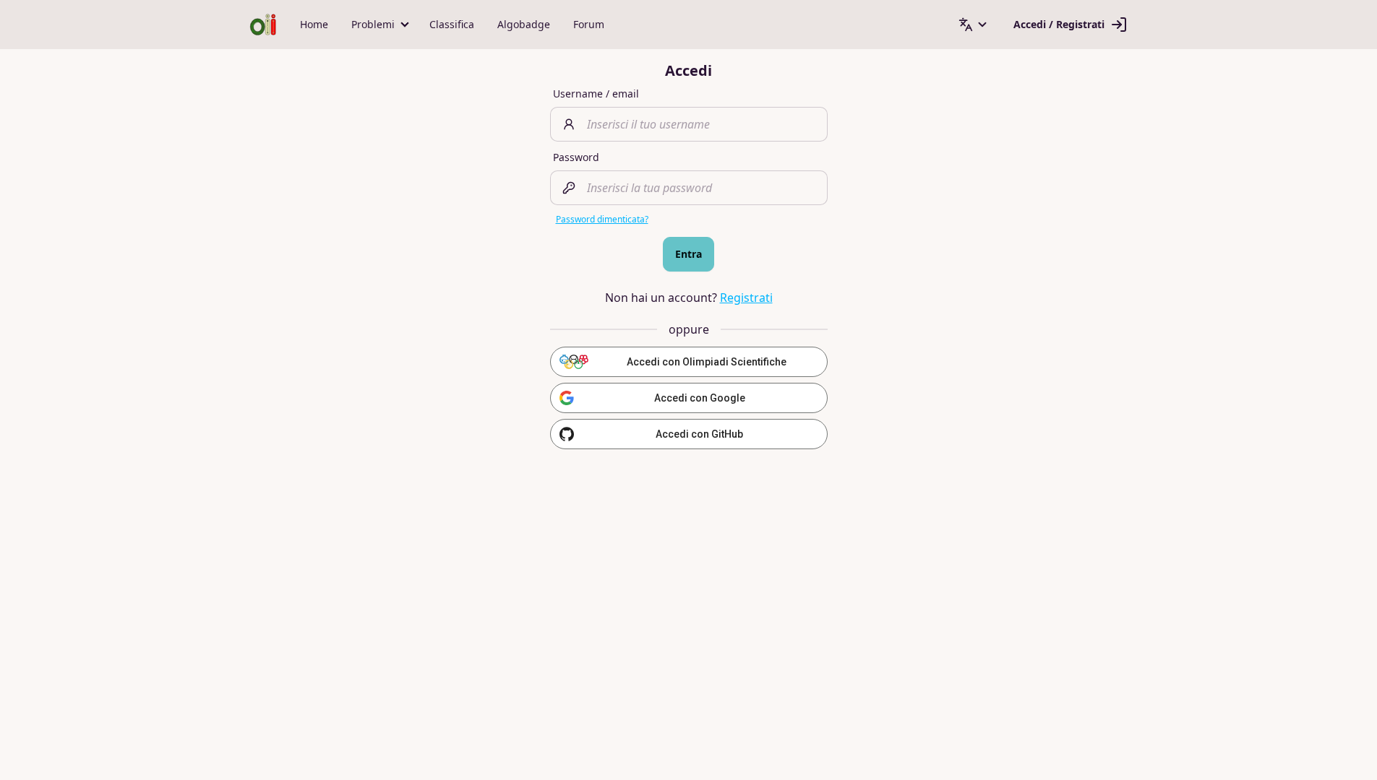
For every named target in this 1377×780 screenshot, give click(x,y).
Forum (588, 24)
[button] (379, 25)
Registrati (746, 298)
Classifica (451, 24)
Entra (688, 254)
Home (314, 24)
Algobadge (523, 24)
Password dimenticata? (602, 219)
